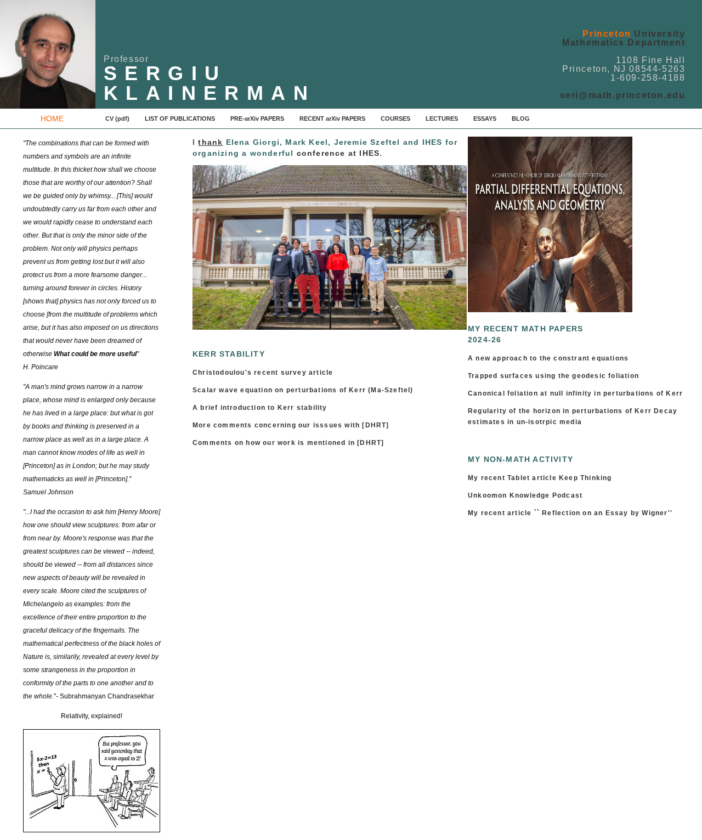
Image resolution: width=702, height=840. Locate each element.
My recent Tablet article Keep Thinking (540, 478)
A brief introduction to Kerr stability (262, 407)
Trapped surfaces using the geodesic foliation (553, 376)
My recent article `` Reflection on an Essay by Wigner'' (570, 513)
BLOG (521, 118)
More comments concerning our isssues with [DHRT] (291, 425)
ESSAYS (484, 118)
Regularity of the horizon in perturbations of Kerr (560, 411)
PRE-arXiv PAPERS (257, 118)
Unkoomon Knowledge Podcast (525, 495)
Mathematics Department (623, 42)
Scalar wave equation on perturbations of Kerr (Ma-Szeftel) (303, 390)
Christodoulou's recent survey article (263, 372)
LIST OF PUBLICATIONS (180, 118)
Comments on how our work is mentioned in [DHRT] (288, 443)
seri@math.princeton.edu (623, 95)
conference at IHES (338, 153)
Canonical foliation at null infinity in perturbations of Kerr (575, 393)
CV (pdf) (117, 118)
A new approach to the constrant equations (548, 358)
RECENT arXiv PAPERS (332, 118)
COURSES (395, 118)
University (633, 33)
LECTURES (442, 118)
